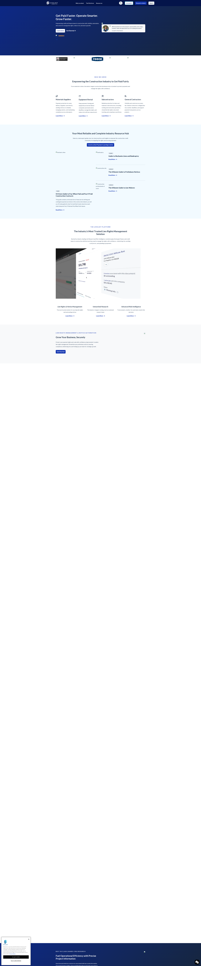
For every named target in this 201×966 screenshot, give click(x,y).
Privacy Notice (12, 953)
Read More (59, 210)
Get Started (70, 31)
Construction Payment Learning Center (100, 145)
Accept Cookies (16, 957)
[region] (16, 951)
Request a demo (141, 3)
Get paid (128, 3)
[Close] (28, 939)
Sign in (151, 3)
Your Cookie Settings (16, 960)
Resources (99, 3)
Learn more (60, 31)
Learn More (59, 116)
